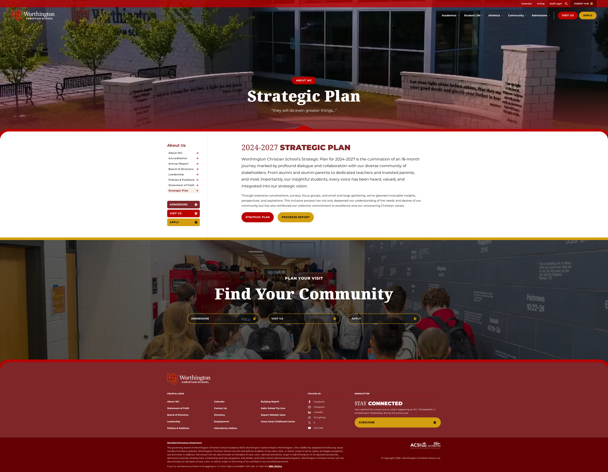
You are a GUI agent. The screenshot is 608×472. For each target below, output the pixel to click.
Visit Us (568, 15)
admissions (200, 318)
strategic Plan (258, 217)
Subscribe (367, 422)
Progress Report (296, 217)
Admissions (179, 204)
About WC (304, 80)
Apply (587, 15)
